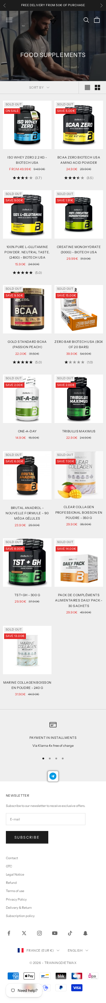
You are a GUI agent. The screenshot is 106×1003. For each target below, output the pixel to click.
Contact (12, 858)
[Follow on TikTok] (70, 933)
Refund (11, 883)
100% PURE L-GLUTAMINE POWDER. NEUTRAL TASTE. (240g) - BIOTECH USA (27, 252)
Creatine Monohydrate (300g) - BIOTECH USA (79, 249)
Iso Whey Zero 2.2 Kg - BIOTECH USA (27, 160)
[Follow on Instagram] (39, 933)
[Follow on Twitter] (24, 933)
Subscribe (27, 837)
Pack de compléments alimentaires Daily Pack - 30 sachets (78, 600)
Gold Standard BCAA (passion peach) (27, 344)
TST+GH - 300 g (27, 595)
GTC (9, 866)
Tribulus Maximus (79, 431)
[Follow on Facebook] (9, 933)
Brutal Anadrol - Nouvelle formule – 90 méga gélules (27, 513)
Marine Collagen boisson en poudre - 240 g (27, 685)
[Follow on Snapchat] (85, 933)
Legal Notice (15, 874)
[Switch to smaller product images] (97, 87)
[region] (53, 734)
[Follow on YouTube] (55, 933)
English (75, 950)
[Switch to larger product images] (87, 87)
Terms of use (15, 891)
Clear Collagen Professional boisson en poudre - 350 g (78, 512)
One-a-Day (27, 431)
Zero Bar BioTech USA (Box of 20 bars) (78, 344)
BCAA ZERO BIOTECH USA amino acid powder (78, 160)
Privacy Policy (16, 899)
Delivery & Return (19, 908)
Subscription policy (20, 916)
